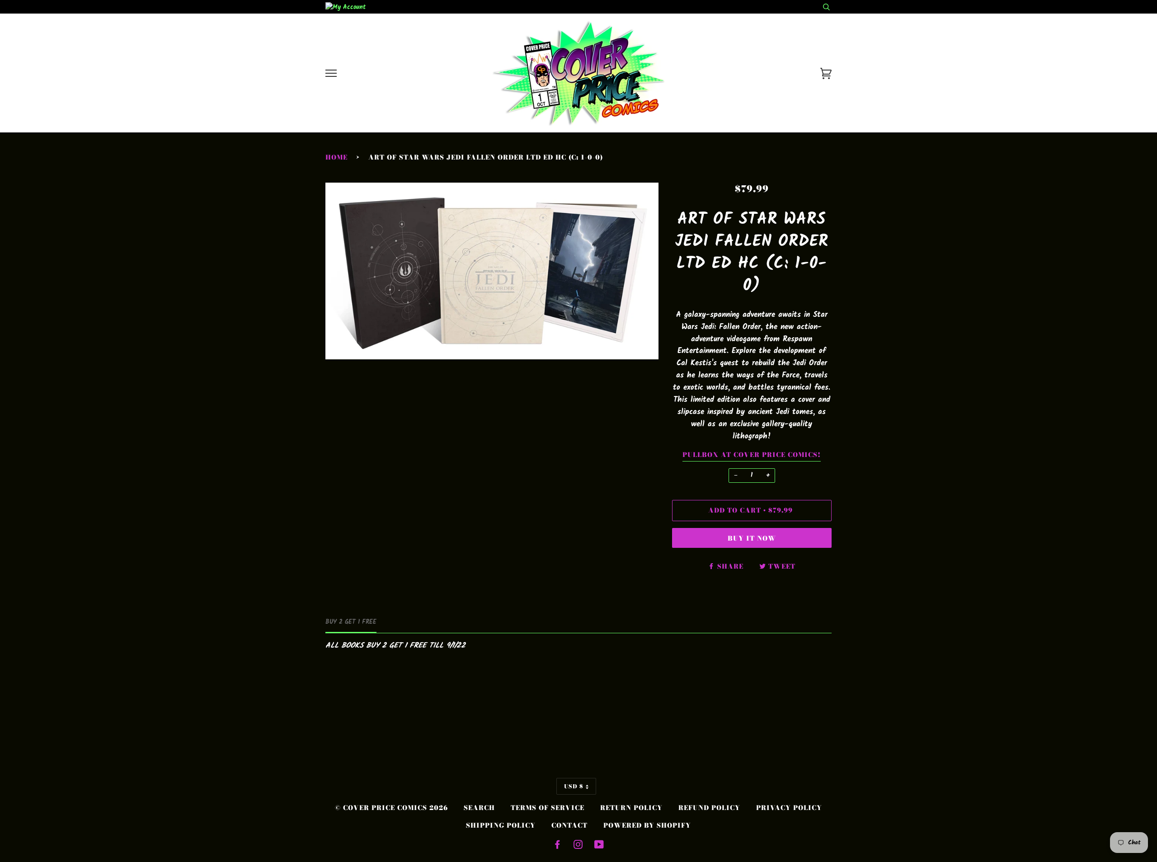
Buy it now (752, 538)
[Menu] (331, 73)
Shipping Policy (501, 825)
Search (479, 808)
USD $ (573, 786)
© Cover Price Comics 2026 (391, 808)
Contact (569, 825)
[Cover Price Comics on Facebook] (557, 846)
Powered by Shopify (647, 825)
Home (336, 157)
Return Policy (631, 808)
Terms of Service (547, 808)
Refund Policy (709, 808)
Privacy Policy (789, 808)
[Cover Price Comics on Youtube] (599, 846)
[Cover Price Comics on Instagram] (578, 846)
